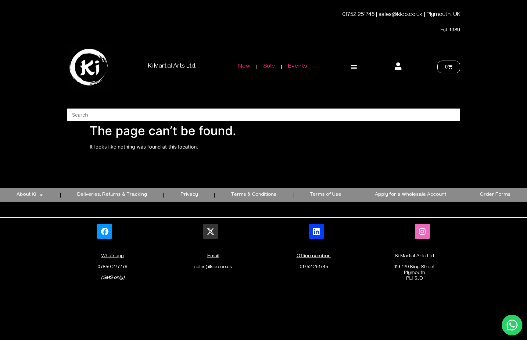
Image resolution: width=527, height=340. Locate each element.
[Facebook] (104, 231)
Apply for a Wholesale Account (410, 195)
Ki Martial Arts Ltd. (172, 67)
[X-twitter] (210, 231)
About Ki (26, 195)
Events (297, 66)
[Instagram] (422, 231)
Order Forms (495, 195)
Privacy (189, 195)
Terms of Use (325, 195)
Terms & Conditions (253, 195)
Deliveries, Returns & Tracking (112, 195)
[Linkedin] (316, 231)
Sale (269, 66)
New (244, 66)
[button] (354, 67)
